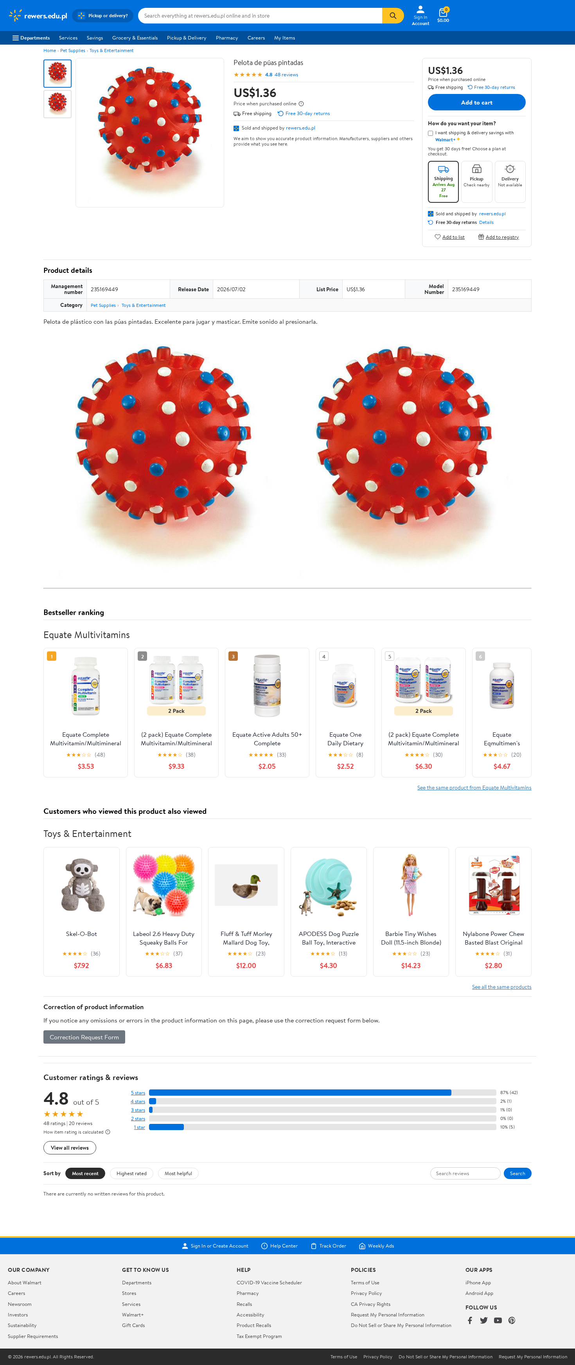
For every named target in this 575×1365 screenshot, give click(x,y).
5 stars (138, 1093)
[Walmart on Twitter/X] (484, 1321)
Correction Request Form (84, 1037)
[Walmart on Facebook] (469, 1321)
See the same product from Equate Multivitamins (474, 787)
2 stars (138, 1119)
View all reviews (70, 1147)
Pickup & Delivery (187, 37)
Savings (95, 37)
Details (486, 222)
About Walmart (24, 1282)
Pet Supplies (72, 50)
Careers (256, 37)
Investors (18, 1314)
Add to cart (476, 102)
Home (49, 50)
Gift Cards (133, 1325)
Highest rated (132, 1173)
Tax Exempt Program (259, 1336)
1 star (139, 1127)
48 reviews (286, 75)
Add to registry (502, 236)
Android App (479, 1292)
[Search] (393, 15)
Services (68, 37)
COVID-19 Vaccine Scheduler (269, 1282)
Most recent (85, 1173)
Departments (35, 37)
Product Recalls (254, 1325)
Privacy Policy (366, 1292)
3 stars (138, 1110)
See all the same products (502, 986)
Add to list (453, 236)
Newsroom (20, 1303)
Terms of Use (365, 1282)
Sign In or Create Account (219, 1246)
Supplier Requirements (33, 1336)
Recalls (244, 1303)
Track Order (333, 1246)
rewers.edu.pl (300, 127)
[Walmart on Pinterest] (512, 1321)
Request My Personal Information (387, 1314)
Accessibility (250, 1314)
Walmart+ (133, 1314)
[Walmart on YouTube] (498, 1321)
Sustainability (22, 1325)
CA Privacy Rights (370, 1303)
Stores (129, 1292)
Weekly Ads (381, 1246)
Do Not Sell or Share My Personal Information (401, 1325)
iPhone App (478, 1282)
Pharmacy (227, 37)
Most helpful (178, 1173)
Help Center (284, 1246)
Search (517, 1173)
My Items (284, 37)
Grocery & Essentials (135, 37)
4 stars (138, 1101)
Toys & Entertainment (112, 50)
